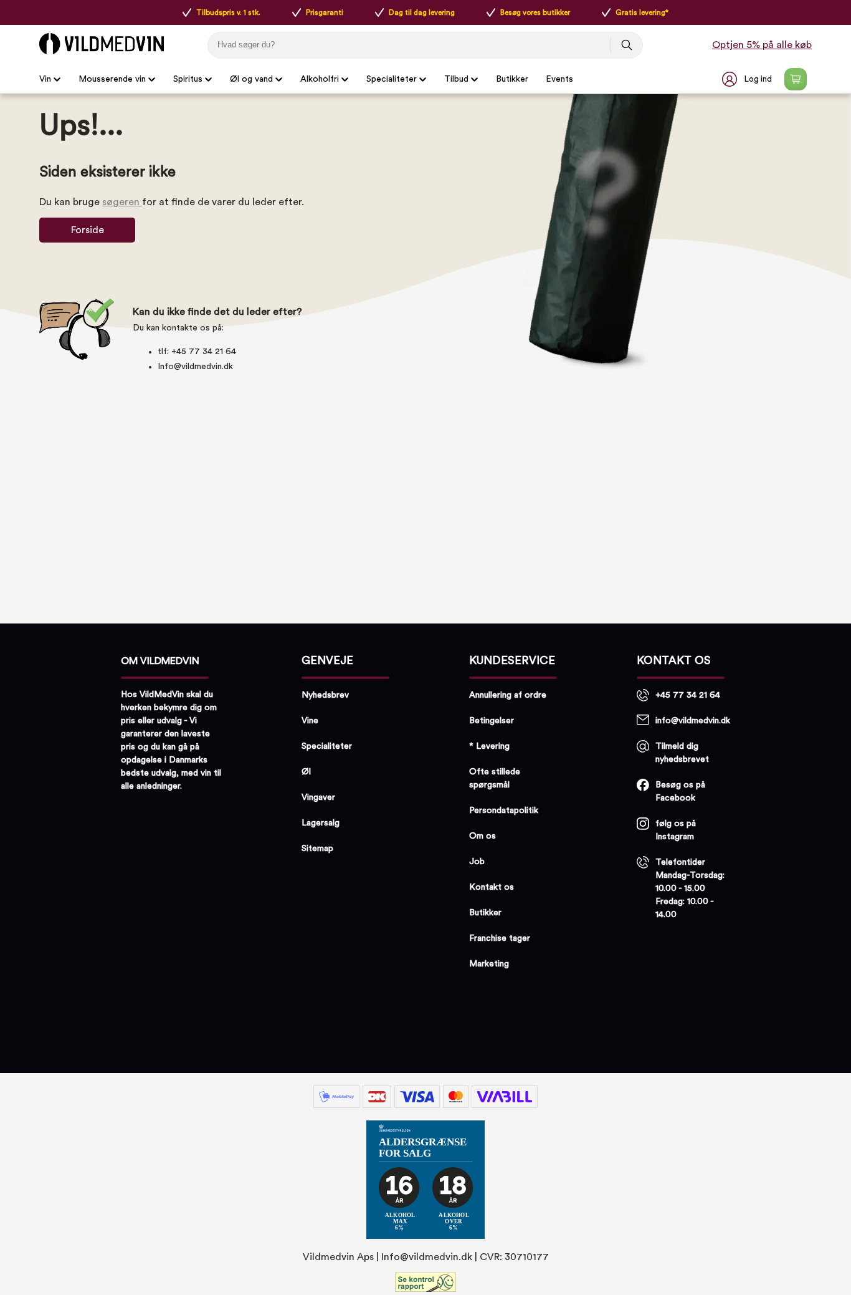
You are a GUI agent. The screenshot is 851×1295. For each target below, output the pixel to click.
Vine (310, 720)
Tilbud (456, 79)
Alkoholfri (319, 79)
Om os (482, 836)
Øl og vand (251, 79)
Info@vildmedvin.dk (195, 366)
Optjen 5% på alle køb (762, 45)
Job (477, 861)
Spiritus (187, 79)
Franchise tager (499, 938)
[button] (748, 79)
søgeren (122, 202)
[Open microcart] (795, 79)
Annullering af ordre (507, 695)
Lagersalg (321, 823)
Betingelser (491, 720)
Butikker (512, 79)
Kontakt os (491, 887)
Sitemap (317, 848)
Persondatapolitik (503, 810)
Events (559, 79)
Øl (306, 772)
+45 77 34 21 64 (687, 695)
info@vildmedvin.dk (692, 720)
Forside (87, 230)
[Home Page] (101, 43)
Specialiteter (391, 79)
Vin (45, 79)
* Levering (489, 746)
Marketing (489, 964)
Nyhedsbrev (325, 695)
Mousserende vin (112, 79)
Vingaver (318, 797)
